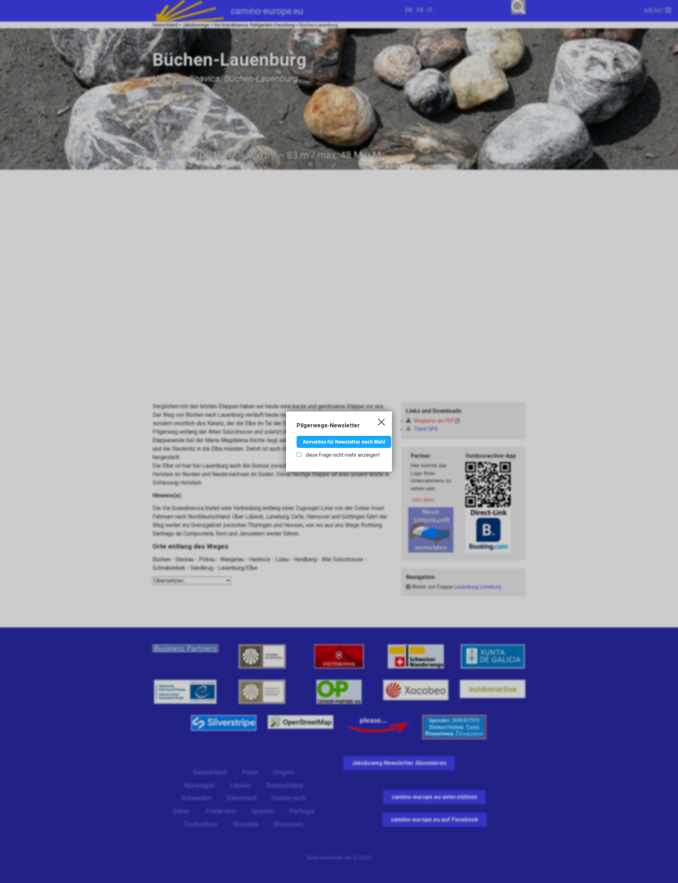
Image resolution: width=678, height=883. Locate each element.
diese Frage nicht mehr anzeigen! (342, 455)
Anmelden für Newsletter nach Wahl (344, 442)
